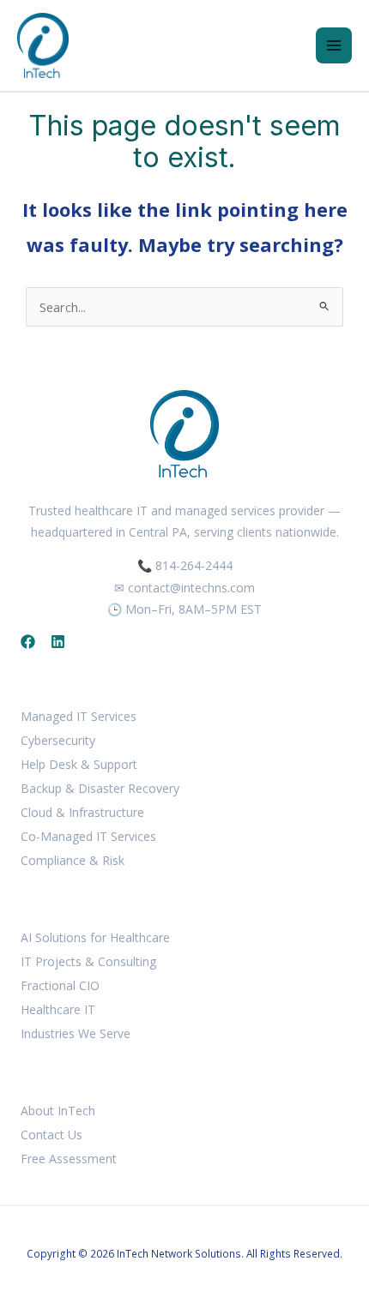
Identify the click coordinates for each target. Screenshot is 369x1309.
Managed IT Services (78, 716)
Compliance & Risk (72, 860)
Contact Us (51, 1134)
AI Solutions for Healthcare (95, 937)
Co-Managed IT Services (88, 836)
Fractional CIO (60, 985)
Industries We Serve (75, 1033)
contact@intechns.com (191, 587)
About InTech (58, 1110)
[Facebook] (28, 641)
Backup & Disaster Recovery (100, 788)
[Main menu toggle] (334, 45)
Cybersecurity (58, 740)
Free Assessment (69, 1158)
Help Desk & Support (79, 764)
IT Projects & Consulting (88, 961)
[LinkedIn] (58, 641)
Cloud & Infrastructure (82, 812)
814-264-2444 (194, 565)
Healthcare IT (58, 1009)
